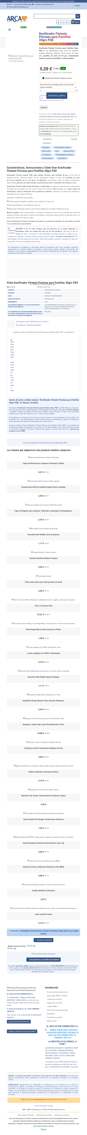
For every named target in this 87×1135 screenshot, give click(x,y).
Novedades (51, 1014)
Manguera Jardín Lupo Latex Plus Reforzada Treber (43, 724)
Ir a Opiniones (44, 134)
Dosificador (47, 158)
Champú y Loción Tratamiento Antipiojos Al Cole (43, 748)
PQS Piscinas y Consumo (70, 408)
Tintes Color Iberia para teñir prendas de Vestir (43, 582)
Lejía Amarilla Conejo (43, 914)
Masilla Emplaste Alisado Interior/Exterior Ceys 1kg (43, 843)
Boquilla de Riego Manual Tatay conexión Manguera (43, 701)
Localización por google (18, 1022)
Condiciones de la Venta (44, 1115)
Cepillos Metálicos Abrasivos (43, 891)
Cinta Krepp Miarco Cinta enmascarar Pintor (43, 629)
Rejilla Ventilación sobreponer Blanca (43, 772)
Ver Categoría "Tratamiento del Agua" (28, 325)
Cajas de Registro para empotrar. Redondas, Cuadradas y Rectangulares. (43, 511)
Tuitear (73, 139)
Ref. (8, 287)
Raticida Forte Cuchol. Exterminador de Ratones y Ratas (43, 796)
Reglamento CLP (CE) (54, 1003)
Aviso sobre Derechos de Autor (57, 1010)
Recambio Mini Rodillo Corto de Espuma (43, 535)
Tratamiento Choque (64, 155)
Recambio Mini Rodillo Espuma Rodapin (43, 677)
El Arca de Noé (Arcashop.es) (17, 7)
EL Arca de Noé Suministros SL (57, 992)
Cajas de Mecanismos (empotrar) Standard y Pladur (43, 463)
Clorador (46, 155)
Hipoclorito (69, 151)
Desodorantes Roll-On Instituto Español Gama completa (43, 487)
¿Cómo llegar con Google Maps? (22, 1031)
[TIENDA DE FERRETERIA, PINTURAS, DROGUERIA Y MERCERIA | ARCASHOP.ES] (20, 19)
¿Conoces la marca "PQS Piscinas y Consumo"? (32, 321)
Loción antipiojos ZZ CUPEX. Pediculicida (43, 653)
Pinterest (46, 143)
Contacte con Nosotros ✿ (44, 4)
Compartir (47, 139)
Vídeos (77, 5)
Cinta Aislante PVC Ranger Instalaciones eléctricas (43, 819)
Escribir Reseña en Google (44, 1106)
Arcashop (62, 158)
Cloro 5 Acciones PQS (43, 606)
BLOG (10, 4)
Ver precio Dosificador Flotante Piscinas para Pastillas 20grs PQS (45, 443)
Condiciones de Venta (54, 999)
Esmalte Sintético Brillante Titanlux (44, 558)
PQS (56, 151)
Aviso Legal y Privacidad (26, 1115)
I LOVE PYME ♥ (52, 1006)
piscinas (45, 147)
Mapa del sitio (51, 1021)
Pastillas (46, 151)
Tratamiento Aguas (62, 147)
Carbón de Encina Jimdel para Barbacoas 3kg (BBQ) (43, 867)
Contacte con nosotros (54, 1017)
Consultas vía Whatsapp (24, 4)
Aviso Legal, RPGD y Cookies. (57, 996)
